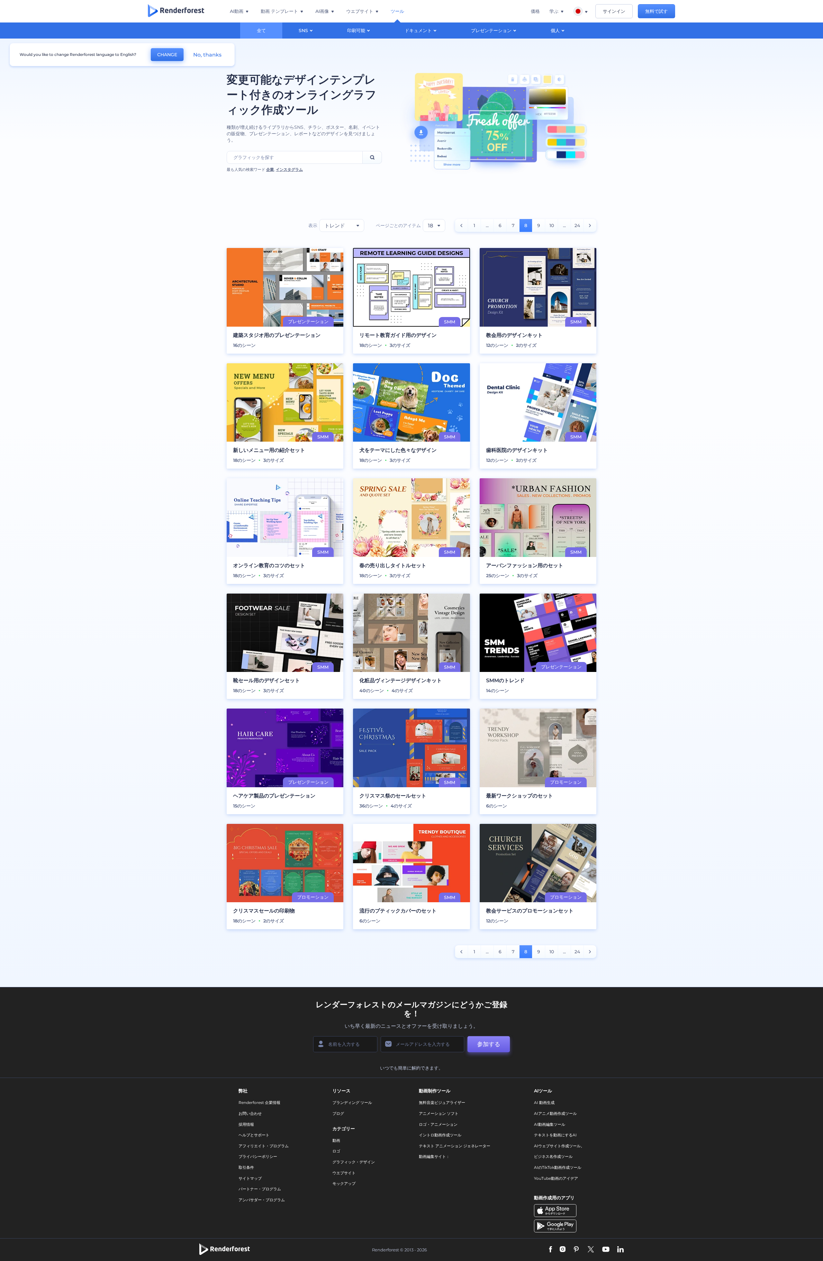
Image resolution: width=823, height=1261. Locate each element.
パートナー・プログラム (260, 1188)
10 (551, 225)
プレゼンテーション (491, 30)
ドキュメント (418, 30)
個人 (555, 30)
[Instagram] (562, 1250)
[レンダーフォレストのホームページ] (176, 11)
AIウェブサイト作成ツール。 (559, 1145)
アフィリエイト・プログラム (264, 1145)
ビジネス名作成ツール (553, 1156)
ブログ (338, 1113)
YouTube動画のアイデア (556, 1178)
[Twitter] (590, 1250)
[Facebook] (550, 1250)
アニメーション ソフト (438, 1113)
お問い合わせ (250, 1113)
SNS (303, 30)
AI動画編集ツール (549, 1124)
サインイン (614, 11)
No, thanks (207, 55)
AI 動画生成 (544, 1102)
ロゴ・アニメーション (438, 1124)
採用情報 (246, 1124)
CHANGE (167, 54)
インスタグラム (289, 169)
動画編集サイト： (434, 1156)
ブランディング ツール (352, 1102)
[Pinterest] (576, 1250)
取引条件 (246, 1167)
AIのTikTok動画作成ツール (557, 1167)
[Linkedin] (620, 1250)
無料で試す (656, 11)
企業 (270, 169)
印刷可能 (356, 30)
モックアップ (344, 1183)
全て (261, 30)
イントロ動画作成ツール (440, 1135)
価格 (535, 11)
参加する (488, 1044)
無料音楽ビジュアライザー (442, 1102)
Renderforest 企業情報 (259, 1102)
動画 (336, 1140)
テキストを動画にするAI (555, 1135)
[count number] (461, 225)
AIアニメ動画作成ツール (555, 1113)
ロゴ (336, 1151)
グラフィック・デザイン (353, 1162)
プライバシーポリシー (258, 1156)
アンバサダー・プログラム (262, 1199)
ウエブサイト (344, 1172)
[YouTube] (606, 1250)
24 (577, 225)
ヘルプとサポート (254, 1135)
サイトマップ (250, 1178)
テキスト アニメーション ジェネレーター (454, 1145)
